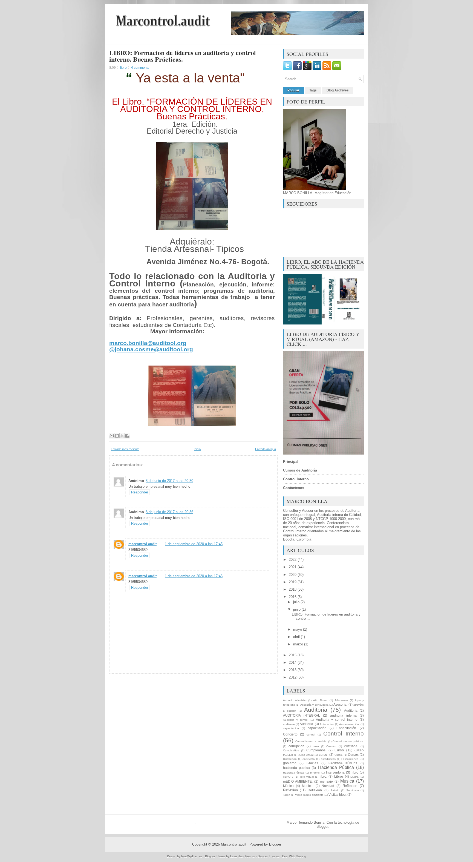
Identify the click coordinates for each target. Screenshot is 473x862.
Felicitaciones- (350, 758)
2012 (293, 677)
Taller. (286, 794)
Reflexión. (315, 790)
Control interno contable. (311, 741)
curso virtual (306, 754)
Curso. (338, 754)
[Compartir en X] (122, 435)
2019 (293, 582)
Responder (139, 492)
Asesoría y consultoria (314, 704)
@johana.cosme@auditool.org (151, 349)
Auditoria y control (295, 719)
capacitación (317, 728)
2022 (293, 560)
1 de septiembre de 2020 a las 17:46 (194, 576)
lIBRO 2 (288, 776)
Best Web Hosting (294, 856)
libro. (323, 776)
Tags (313, 90)
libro (123, 68)
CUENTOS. (351, 746)
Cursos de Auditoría (300, 470)
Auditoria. (307, 724)
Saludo (334, 790)
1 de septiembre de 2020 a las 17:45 (194, 544)
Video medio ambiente (309, 794)
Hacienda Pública (336, 767)
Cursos (353, 754)
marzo (298, 644)
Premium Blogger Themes (262, 856)
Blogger (322, 826)
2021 (293, 567)
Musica (347, 781)
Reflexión (290, 790)
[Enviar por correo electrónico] (111, 435)
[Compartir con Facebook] (127, 435)
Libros (339, 776)
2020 (293, 575)
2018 (293, 589)
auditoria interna (343, 715)
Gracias (312, 763)
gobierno (289, 763)
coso (316, 746)
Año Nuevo (320, 700)
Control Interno (343, 733)
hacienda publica (296, 767)
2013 (293, 670)
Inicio (197, 449)
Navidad (328, 786)
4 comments (140, 68)
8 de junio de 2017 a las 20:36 (169, 512)
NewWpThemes (192, 856)
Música (288, 786)
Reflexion (349, 786)
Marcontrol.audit (233, 844)
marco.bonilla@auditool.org (147, 343)
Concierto (290, 734)
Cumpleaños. (316, 750)
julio (297, 602)
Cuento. (331, 746)
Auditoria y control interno (337, 719)
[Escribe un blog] (117, 435)
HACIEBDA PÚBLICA (342, 763)
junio (297, 609)
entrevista (308, 758)
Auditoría (350, 710)
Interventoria (335, 772)
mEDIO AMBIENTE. (298, 781)
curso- (323, 754)
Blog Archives (338, 90)
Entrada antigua (265, 449)
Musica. (307, 786)
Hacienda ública (293, 772)
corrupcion (296, 746)
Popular (293, 90)
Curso (339, 750)
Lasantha (236, 856)
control (311, 734)
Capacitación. (346, 728)
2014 (293, 662)
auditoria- (289, 724)
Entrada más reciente (125, 449)
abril (297, 637)
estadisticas (328, 758)
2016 (293, 597)
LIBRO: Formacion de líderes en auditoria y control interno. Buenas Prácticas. (182, 55)
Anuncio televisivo (295, 700)
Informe (315, 772)
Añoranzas (341, 700)
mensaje (326, 781)
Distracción (290, 758)
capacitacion (291, 728)
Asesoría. (340, 704)
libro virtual (307, 776)
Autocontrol (327, 724)
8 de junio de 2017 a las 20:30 (169, 481)
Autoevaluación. (349, 724)
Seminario (352, 790)
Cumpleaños (291, 750)
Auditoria (315, 709)
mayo (298, 629)
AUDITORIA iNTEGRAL (301, 715)
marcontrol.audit (142, 544)
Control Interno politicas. (348, 741)
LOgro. (354, 776)
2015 (293, 655)
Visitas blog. (337, 794)
